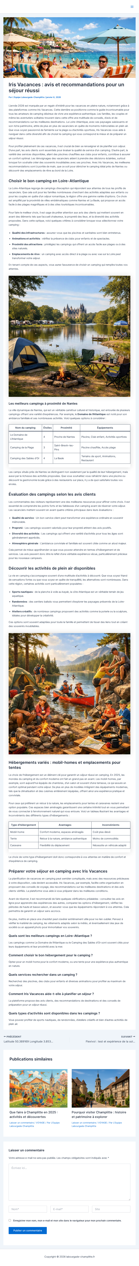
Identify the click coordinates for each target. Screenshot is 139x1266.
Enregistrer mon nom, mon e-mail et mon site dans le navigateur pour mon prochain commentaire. (67, 1220)
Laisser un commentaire (21, 1122)
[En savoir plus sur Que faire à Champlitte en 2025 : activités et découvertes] (38, 1088)
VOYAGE (40, 1122)
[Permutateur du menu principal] (132, 6)
